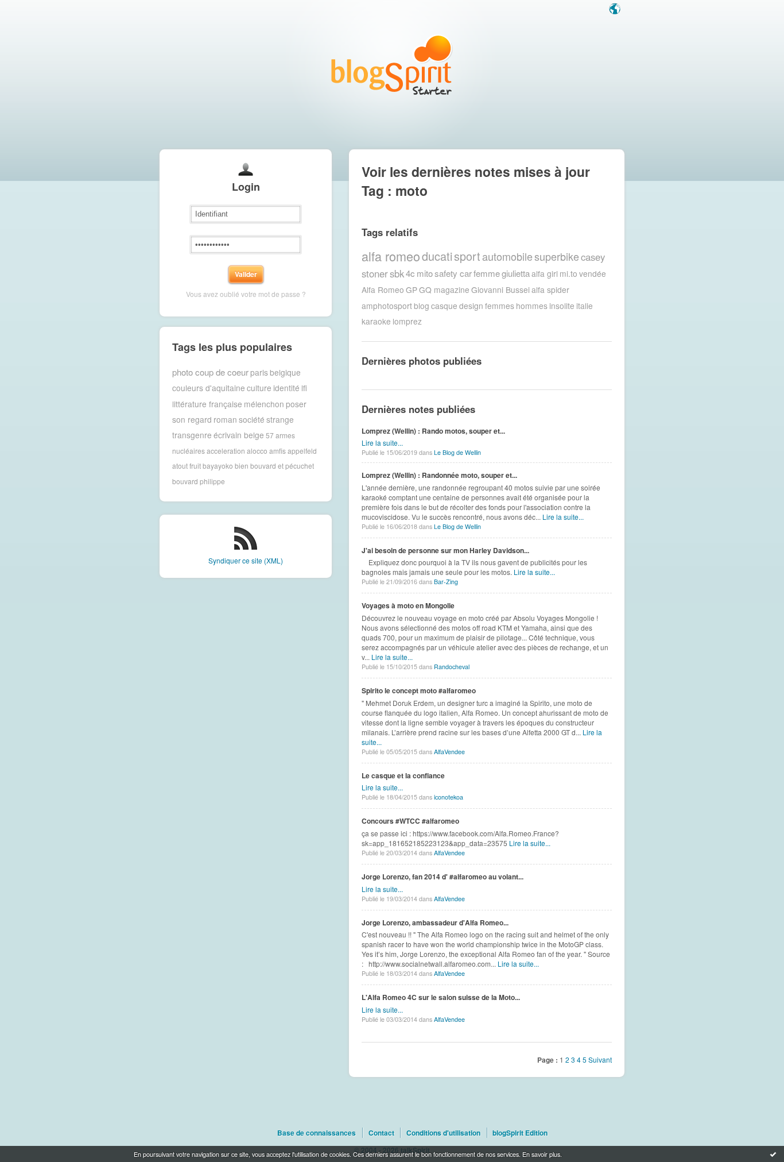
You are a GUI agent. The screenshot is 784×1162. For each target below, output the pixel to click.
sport (467, 256)
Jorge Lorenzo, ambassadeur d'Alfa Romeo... (435, 922)
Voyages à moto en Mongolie (408, 605)
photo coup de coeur (210, 372)
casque (444, 305)
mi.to (568, 273)
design (471, 305)
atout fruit (186, 465)
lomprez (407, 321)
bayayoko (218, 465)
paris (259, 372)
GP (411, 289)
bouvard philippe (198, 481)
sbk (397, 273)
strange (280, 419)
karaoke (376, 321)
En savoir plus (541, 1154)
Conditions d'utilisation (443, 1133)
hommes (532, 305)
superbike (556, 256)
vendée (592, 273)
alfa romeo (391, 256)
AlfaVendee (449, 751)
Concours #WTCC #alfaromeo (410, 821)
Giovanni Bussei (500, 289)
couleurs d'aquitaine (208, 387)
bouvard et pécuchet (282, 465)
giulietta (516, 273)
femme (486, 273)
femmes (499, 305)
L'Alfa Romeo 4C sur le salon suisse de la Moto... (441, 997)
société (252, 419)
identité (286, 387)
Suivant (600, 1059)
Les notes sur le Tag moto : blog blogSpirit (392, 64)
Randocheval (451, 666)
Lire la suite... (382, 442)
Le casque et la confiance (403, 775)
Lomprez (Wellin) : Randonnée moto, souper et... (439, 475)
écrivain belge (239, 435)
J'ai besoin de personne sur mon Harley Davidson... (445, 550)
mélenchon (264, 404)
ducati (437, 256)
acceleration (226, 450)
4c (410, 273)
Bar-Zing (446, 581)
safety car (453, 273)
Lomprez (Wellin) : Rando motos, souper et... (433, 431)
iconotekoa (448, 797)
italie (584, 305)
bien (242, 465)
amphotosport (387, 305)
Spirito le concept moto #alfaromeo (419, 690)
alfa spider (550, 289)
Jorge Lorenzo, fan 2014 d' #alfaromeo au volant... (442, 876)
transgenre (192, 435)
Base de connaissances (316, 1133)
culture (259, 387)
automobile (507, 256)
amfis (277, 450)
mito (425, 273)
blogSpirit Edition (520, 1133)
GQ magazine (444, 289)
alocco (257, 450)
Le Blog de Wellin (457, 452)
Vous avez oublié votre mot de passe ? (246, 294)
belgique (285, 372)
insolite (562, 305)
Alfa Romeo (383, 289)
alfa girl (544, 273)
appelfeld (302, 450)
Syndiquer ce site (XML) (245, 560)
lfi (304, 387)
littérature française (207, 404)
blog (421, 305)
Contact (381, 1133)
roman (225, 419)
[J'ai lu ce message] (773, 1154)
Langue (616, 10)
